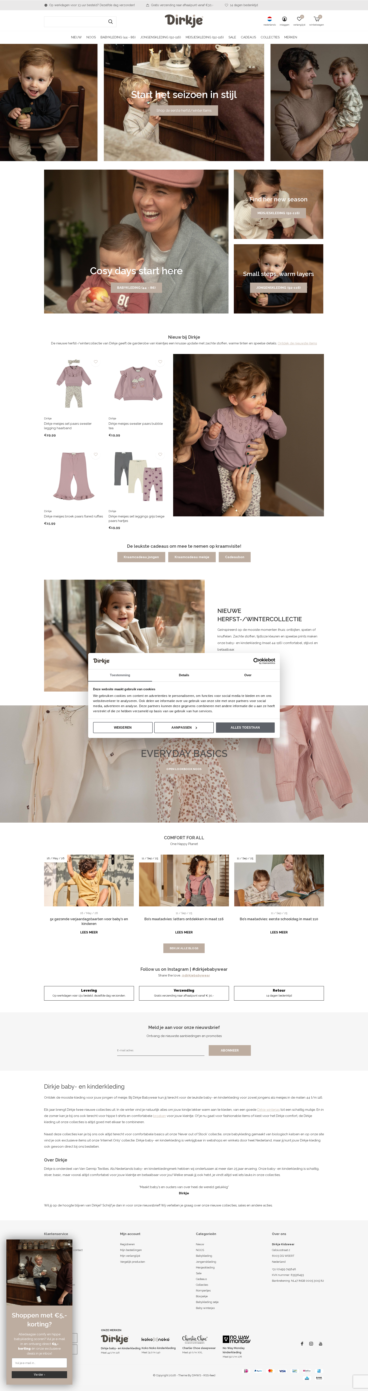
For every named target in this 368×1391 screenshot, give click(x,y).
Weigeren (123, 727)
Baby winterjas (205, 1308)
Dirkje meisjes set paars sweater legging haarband (68, 426)
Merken (290, 37)
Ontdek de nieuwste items (297, 343)
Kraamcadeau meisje (192, 557)
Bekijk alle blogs (184, 948)
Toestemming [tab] (120, 675)
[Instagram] (311, 1343)
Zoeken (110, 21)
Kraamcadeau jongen (141, 557)
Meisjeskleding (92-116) (205, 37)
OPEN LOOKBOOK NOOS (183, 769)
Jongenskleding (206, 1261)
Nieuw (76, 37)
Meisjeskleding (205, 1267)
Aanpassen (181, 727)
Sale (232, 37)
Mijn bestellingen (131, 1250)
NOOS (91, 37)
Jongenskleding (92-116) (160, 37)
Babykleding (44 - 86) (118, 37)
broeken (159, 1116)
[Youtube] (320, 1343)
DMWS (196, 1375)
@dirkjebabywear (196, 975)
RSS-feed (209, 1375)
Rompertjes (203, 1290)
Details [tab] (184, 675)
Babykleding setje (207, 1302)
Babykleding (204, 1255)
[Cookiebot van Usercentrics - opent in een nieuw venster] (256, 661)
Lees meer (89, 932)
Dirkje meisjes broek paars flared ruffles (73, 516)
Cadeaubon (234, 557)
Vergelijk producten (132, 1261)
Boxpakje (202, 1296)
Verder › (39, 1374)
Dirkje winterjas (268, 1110)
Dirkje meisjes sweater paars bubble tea (136, 426)
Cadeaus (248, 37)
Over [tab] (248, 675)
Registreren (127, 1244)
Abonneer (230, 1050)
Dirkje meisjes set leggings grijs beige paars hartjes (136, 518)
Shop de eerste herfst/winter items (184, 110)
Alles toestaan (245, 727)
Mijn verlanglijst (130, 1255)
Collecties (270, 37)
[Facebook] (302, 1343)
